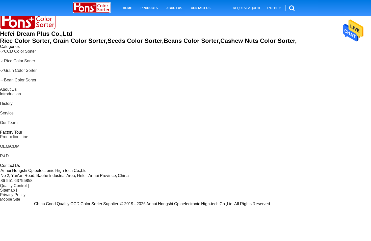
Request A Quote (247, 8)
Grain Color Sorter (20, 70)
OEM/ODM (9, 146)
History (6, 103)
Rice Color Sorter (19, 61)
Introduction (10, 94)
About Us (174, 8)
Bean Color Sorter (20, 80)
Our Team (8, 122)
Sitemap (7, 190)
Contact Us (200, 8)
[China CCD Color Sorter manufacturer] (92, 8)
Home (127, 8)
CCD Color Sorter (20, 51)
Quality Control (13, 186)
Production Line (14, 137)
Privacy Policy (12, 195)
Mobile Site (10, 199)
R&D (4, 156)
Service (7, 113)
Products (149, 8)
